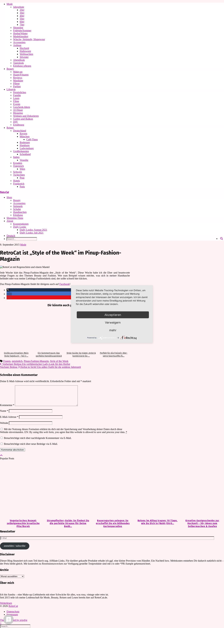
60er (22, 21)
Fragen (6, 361)
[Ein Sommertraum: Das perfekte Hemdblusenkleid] (48, 330)
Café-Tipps (32, 139)
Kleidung (18, 215)
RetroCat (4, 192)
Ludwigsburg (27, 148)
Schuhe (17, 209)
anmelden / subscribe (14, 545)
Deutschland (19, 130)
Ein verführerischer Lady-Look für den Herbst (36, 364)
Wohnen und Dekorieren (26, 116)
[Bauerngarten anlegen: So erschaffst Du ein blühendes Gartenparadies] (112, 489)
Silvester (24, 57)
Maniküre (18, 80)
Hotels (16, 180)
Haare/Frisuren (21, 74)
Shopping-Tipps (15, 218)
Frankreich (18, 183)
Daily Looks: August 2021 (33, 229)
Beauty (10, 68)
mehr (112, 330)
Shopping (18, 27)
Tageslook (18, 63)
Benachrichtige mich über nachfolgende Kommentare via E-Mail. (37, 438)
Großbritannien (21, 151)
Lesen (16, 98)
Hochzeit (24, 48)
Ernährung (18, 124)
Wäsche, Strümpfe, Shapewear (29, 39)
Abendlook (19, 60)
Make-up (17, 71)
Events (16, 104)
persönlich (17, 361)
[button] (8, 290)
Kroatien (17, 163)
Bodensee (25, 142)
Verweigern (113, 322)
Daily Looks (19, 226)
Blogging (18, 113)
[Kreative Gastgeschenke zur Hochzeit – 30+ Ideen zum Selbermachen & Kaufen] (201, 489)
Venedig (24, 160)
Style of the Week (59, 361)
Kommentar (7, 405)
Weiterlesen (6, 603)
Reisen (10, 127)
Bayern (23, 133)
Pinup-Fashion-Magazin (36, 361)
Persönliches (19, 92)
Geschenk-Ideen (21, 107)
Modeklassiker (20, 36)
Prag (22, 177)
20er (22, 10)
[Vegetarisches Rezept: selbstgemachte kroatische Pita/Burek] (22, 489)
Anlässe (17, 45)
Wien (22, 169)
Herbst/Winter (20, 33)
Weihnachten (26, 54)
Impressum (12, 614)
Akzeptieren (112, 314)
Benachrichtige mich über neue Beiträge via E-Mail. (31, 443)
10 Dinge (18, 110)
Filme (16, 101)
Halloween (25, 51)
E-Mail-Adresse (9, 417)
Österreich (18, 166)
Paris (22, 186)
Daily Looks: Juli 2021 (31, 232)
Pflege (16, 83)
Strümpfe (18, 206)
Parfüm (17, 86)
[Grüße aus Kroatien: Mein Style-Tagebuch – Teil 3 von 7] (16, 330)
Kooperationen (21, 223)
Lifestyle (11, 89)
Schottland (25, 154)
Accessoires (19, 42)
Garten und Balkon (23, 118)
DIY (15, 121)
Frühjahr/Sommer (22, 30)
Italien (16, 157)
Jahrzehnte (18, 7)
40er (22, 15)
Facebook (64, 284)
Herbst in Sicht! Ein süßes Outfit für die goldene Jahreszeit (40, 367)
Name (4, 410)
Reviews (17, 77)
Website (4, 423)
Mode (10, 4)
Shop (9, 197)
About (10, 221)
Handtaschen (20, 212)
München (25, 136)
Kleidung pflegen (22, 65)
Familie (17, 95)
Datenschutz (13, 611)
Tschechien (19, 174)
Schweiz (17, 171)
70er (22, 24)
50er (22, 18)
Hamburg (25, 145)
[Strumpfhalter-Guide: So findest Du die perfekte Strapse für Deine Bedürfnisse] (67, 489)
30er (22, 12)
